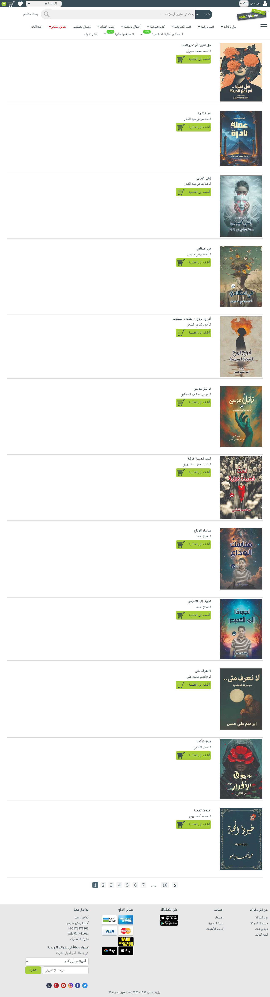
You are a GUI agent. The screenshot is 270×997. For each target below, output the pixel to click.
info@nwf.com (78, 933)
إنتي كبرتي (204, 178)
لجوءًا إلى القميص (199, 601)
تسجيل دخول (256, 3)
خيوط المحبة (202, 811)
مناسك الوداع (202, 531)
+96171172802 (78, 928)
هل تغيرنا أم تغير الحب (196, 45)
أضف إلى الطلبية (199, 59)
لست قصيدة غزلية (199, 459)
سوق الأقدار (203, 742)
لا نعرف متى (203, 671)
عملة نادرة (204, 113)
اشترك (33, 970)
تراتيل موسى (202, 389)
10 (164, 885)
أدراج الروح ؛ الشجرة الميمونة (192, 319)
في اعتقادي (203, 249)
